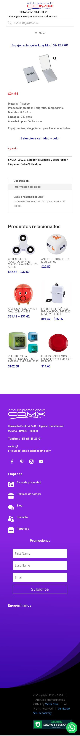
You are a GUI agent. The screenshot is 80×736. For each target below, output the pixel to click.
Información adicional (27, 186)
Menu (42, 33)
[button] (55, 58)
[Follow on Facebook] (12, 461)
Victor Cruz (51, 704)
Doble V (25, 164)
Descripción (21, 180)
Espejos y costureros (53, 159)
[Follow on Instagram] (31, 461)
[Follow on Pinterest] (22, 461)
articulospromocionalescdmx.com (29, 450)
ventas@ (13, 446)
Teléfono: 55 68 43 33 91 (32, 12)
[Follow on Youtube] (41, 461)
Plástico (36, 164)
